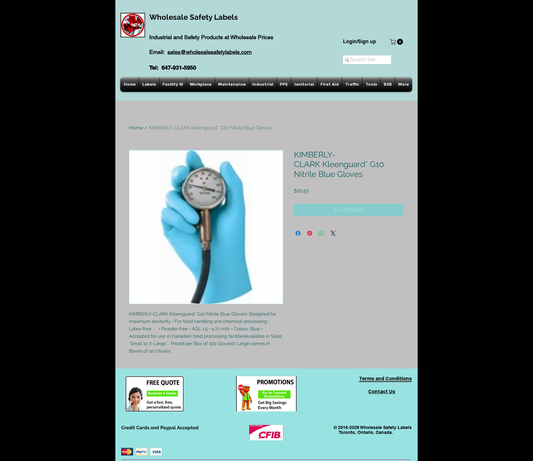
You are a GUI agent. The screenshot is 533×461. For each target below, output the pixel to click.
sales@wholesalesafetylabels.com (209, 52)
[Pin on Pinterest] (309, 233)
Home (136, 128)
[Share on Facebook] (298, 233)
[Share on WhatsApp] (321, 233)
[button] (397, 42)
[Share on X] (333, 233)
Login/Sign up (359, 41)
